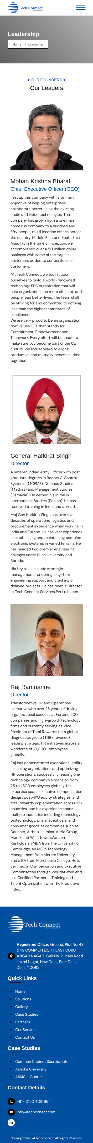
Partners (22, 1022)
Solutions (23, 999)
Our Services (26, 1029)
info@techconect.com (36, 1112)
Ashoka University (31, 1069)
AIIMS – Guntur (28, 1076)
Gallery (21, 1006)
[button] (81, 8)
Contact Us (25, 1037)
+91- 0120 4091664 (34, 1101)
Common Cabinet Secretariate (41, 1061)
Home (17, 44)
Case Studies (26, 1014)
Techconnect (45, 1138)
